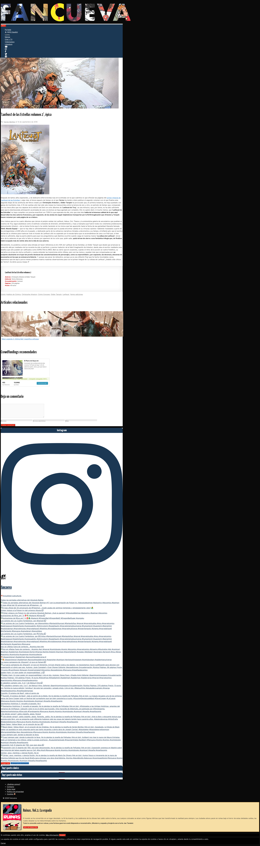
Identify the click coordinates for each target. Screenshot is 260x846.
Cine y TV (8, 39)
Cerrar (3, 843)
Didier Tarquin (56, 294)
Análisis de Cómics (13, 294)
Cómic (7, 35)
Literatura (8, 44)
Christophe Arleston (29, 294)
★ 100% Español (11, 32)
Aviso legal (11, 789)
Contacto (10, 787)
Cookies (10, 794)
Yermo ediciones (76, 294)
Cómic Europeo (44, 294)
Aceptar (62, 835)
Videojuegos (9, 42)
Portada (8, 30)
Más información (52, 835)
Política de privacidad (15, 792)
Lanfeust (66, 294)
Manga (7, 37)
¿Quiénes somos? (13, 784)
